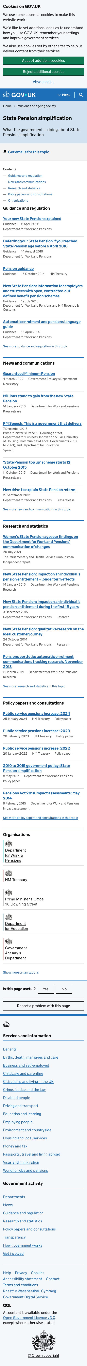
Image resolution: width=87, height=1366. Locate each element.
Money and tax (15, 1146)
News (8, 1205)
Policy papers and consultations (30, 194)
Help (7, 1272)
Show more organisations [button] (21, 972)
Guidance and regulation (25, 176)
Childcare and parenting (23, 1073)
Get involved (13, 1253)
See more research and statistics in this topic (34, 686)
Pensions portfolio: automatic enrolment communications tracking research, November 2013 (43, 661)
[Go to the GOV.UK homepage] (19, 95)
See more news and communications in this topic (37, 509)
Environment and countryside (27, 1130)
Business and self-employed (26, 1065)
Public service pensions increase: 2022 (36, 748)
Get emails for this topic (28, 152)
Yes (48, 989)
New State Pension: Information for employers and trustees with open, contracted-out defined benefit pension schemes (43, 291)
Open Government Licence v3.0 (29, 1317)
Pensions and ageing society (36, 106)
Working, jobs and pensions (25, 1170)
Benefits (10, 1049)
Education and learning (22, 1114)
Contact (52, 1279)
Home (7, 106)
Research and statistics (24, 188)
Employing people (18, 1122)
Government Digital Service (25, 1297)
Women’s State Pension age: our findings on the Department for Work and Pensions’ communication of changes (40, 541)
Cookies (37, 1272)
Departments (14, 1197)
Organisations (18, 200)
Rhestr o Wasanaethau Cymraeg (29, 1291)
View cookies (43, 82)
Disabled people (16, 1097)
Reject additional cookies (43, 71)
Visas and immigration (21, 1162)
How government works (22, 1245)
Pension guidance (18, 268)
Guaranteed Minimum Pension (29, 373)
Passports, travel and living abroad (31, 1154)
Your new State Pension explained (32, 218)
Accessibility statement (22, 1279)
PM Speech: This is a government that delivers (42, 423)
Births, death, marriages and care (30, 1057)
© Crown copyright (43, 1355)
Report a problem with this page (43, 1005)
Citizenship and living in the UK (28, 1081)
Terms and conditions (20, 1285)
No (67, 989)
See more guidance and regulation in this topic (35, 346)
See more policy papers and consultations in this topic (40, 818)
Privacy (21, 1272)
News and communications (27, 182)
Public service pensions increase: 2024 (36, 713)
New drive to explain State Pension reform (39, 489)
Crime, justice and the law (24, 1089)
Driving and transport (20, 1105)
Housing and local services (25, 1138)
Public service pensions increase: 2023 (36, 731)
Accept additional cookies (43, 60)
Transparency (14, 1237)
